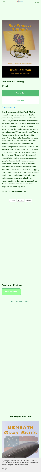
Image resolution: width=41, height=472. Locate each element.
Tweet (21, 200)
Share (13, 200)
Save (29, 200)
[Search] (35, 2)
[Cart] (39, 2)
